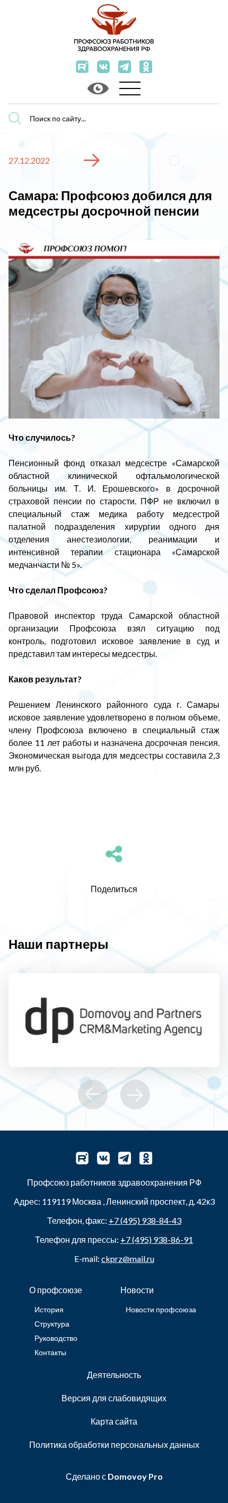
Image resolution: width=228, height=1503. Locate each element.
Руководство (55, 1337)
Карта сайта (114, 1421)
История (49, 1309)
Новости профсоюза (161, 1309)
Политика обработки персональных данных (114, 1444)
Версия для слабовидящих (114, 1398)
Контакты (50, 1352)
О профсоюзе (55, 1290)
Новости (137, 1290)
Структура (51, 1323)
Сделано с (114, 1476)
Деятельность (114, 1374)
